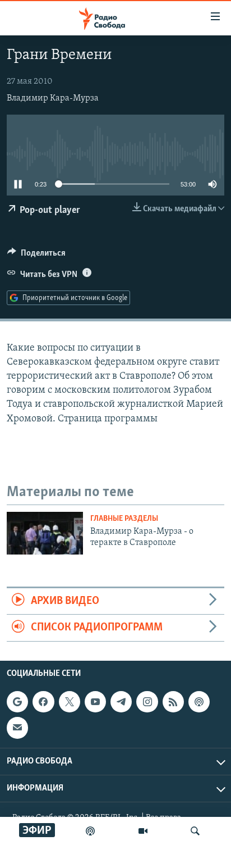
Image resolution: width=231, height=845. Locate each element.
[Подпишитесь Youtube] (95, 701)
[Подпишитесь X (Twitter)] (69, 701)
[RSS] (173, 701)
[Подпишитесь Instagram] (147, 701)
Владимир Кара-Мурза (53, 98)
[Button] (36, 255)
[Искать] (195, 831)
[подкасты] (90, 831)
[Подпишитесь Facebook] (43, 701)
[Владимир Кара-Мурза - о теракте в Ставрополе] (45, 533)
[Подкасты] (199, 701)
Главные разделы (124, 519)
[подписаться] (17, 727)
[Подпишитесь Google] (17, 701)
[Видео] (143, 831)
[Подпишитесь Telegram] (121, 701)
